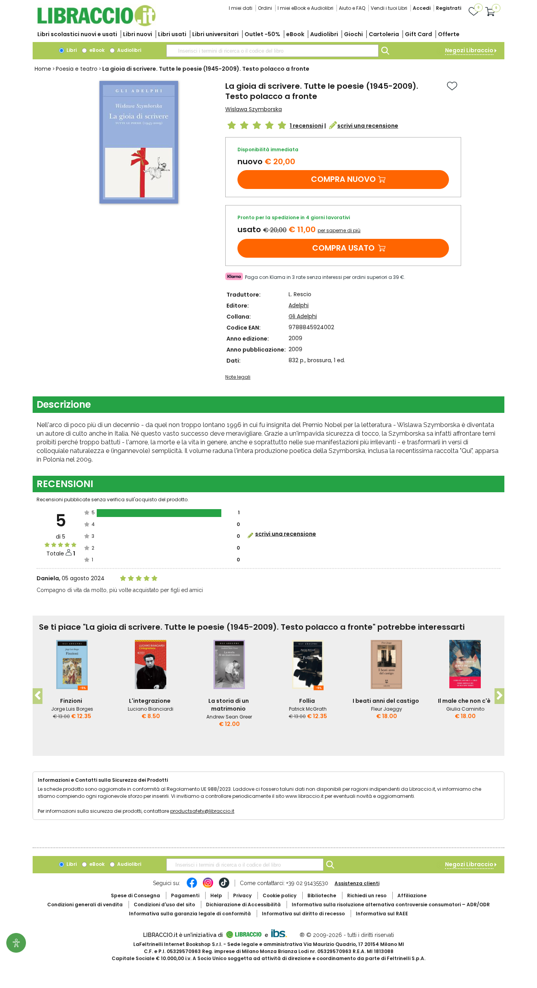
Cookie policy (279, 895)
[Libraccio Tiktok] (224, 886)
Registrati (448, 8)
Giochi (353, 34)
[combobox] (272, 50)
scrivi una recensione (367, 126)
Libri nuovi (137, 34)
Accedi (421, 8)
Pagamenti (185, 895)
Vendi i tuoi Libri (389, 8)
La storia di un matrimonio (228, 705)
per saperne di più (339, 230)
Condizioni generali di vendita (85, 904)
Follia (307, 701)
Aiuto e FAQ (352, 8)
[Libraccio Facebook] (191, 886)
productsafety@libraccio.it (202, 811)
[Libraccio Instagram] (207, 886)
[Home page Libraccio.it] (96, 24)
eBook (295, 34)
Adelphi (299, 305)
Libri (71, 50)
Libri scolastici (77, 34)
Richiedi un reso (366, 895)
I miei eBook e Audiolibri (305, 8)
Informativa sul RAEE (382, 913)
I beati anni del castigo (386, 701)
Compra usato (343, 247)
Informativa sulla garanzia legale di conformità (190, 913)
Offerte (449, 34)
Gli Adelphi (303, 316)
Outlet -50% (262, 34)
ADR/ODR (391, 904)
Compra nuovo (343, 179)
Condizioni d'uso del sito (164, 904)
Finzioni (71, 701)
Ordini (265, 8)
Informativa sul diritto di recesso (303, 913)
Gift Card (418, 34)
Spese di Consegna (135, 895)
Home (43, 69)
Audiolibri (324, 34)
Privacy (242, 895)
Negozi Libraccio (469, 50)
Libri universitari (215, 34)
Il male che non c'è (464, 701)
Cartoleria (384, 34)
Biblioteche (321, 895)
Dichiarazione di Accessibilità (243, 904)
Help (216, 895)
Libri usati (172, 34)
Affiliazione (412, 895)
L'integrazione (150, 701)
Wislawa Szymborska (253, 109)
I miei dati (240, 8)
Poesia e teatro (76, 69)
